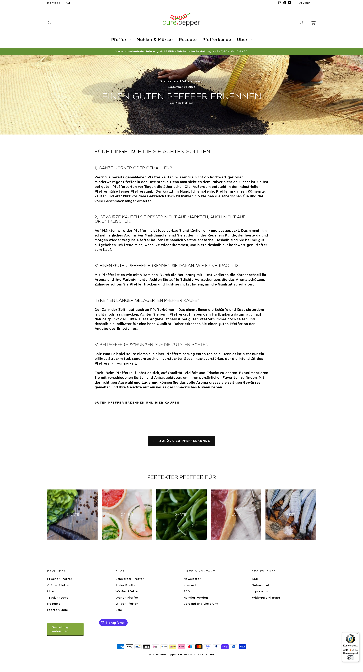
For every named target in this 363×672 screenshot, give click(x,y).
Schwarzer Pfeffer (130, 579)
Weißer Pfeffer (127, 591)
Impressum (260, 591)
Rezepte (188, 39)
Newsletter (192, 579)
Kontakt (53, 3)
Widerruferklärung (266, 597)
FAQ (67, 3)
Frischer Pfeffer (59, 579)
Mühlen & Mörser (155, 39)
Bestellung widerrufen (60, 629)
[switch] (350, 657)
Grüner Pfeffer (58, 585)
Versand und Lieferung (201, 603)
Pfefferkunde (216, 39)
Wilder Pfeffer (127, 603)
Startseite (168, 81)
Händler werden (196, 597)
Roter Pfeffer (126, 585)
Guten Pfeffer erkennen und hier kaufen (137, 402)
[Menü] (357, 634)
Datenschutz (261, 585)
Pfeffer (119, 39)
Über (243, 39)
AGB (255, 579)
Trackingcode (57, 597)
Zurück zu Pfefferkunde (184, 440)
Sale (119, 610)
